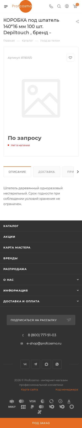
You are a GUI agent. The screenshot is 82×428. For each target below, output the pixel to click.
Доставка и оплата (21, 301)
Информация (15, 290)
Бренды (10, 258)
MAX (46, 364)
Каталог (11, 226)
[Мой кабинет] (67, 7)
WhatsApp (57, 364)
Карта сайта (29, 389)
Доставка (46, 171)
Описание (17, 171)
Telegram (35, 364)
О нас (8, 279)
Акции (9, 236)
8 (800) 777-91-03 (42, 335)
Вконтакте (24, 364)
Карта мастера (16, 247)
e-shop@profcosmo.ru (44, 343)
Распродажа (15, 269)
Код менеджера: (67, 389)
